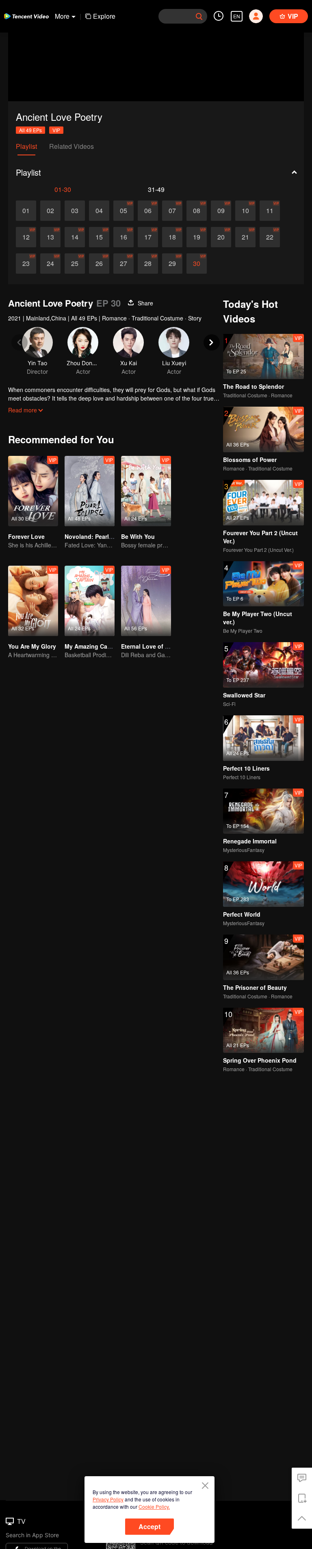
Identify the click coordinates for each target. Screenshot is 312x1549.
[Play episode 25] (75, 263)
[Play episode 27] (123, 263)
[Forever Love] (33, 491)
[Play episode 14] (75, 237)
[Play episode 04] (99, 210)
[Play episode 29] (172, 263)
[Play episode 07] (172, 210)
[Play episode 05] (123, 210)
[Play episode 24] (50, 263)
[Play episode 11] (270, 210)
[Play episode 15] (99, 237)
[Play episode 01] (26, 210)
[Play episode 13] (50, 237)
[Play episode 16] (123, 237)
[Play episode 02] (50, 210)
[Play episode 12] (26, 237)
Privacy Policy (108, 1499)
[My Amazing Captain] (90, 601)
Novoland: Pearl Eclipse (98, 536)
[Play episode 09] (221, 210)
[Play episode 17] (148, 237)
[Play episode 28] (148, 263)
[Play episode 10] (245, 210)
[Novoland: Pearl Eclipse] (90, 491)
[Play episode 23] (26, 263)
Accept (149, 1526)
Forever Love (26, 536)
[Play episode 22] (270, 237)
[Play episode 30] (196, 263)
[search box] (199, 16)
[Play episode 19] (196, 237)
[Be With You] (146, 491)
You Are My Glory (32, 646)
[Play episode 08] (196, 210)
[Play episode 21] (245, 237)
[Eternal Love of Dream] (146, 601)
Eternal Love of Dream (151, 646)
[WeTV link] (26, 16)
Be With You (138, 536)
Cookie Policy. (154, 1506)
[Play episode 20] (221, 237)
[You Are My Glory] (33, 601)
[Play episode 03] (75, 210)
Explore (104, 16)
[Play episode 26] (99, 263)
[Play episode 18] (172, 237)
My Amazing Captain (93, 646)
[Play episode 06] (148, 210)
